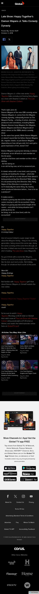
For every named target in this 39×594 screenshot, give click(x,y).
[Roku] (29, 473)
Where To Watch (29, 522)
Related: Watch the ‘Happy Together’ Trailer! (18, 298)
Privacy (31, 502)
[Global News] (11, 563)
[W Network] (27, 585)
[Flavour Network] (11, 574)
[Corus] (19, 549)
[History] (27, 563)
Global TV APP (9, 529)
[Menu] (2, 3)
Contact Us (20, 502)
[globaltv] (19, 3)
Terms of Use (19, 509)
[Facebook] (4, 39)
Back (4, 10)
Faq (17, 522)
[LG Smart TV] (29, 479)
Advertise (8, 522)
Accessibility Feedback (27, 529)
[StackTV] (11, 585)
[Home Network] (27, 574)
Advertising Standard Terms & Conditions (19, 516)
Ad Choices (34, 592)
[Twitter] (9, 39)
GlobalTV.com (13, 326)
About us (8, 502)
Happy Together (7, 229)
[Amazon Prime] (10, 473)
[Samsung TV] (10, 479)
